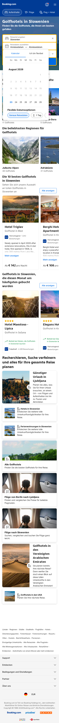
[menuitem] (12, 12)
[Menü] (55, 4)
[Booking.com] (9, 4)
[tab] (15, 53)
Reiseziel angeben (17, 37)
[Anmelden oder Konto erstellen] (47, 4)
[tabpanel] (25, 88)
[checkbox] (40, 75)
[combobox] (29, 39)
